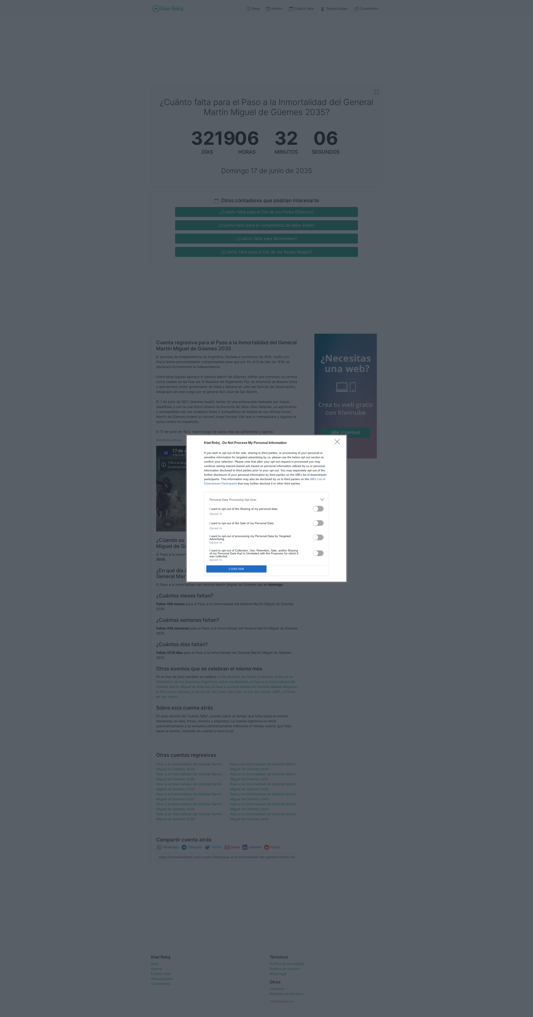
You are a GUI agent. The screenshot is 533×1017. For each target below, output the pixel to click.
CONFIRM (236, 569)
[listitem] (266, 499)
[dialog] (266, 508)
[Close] (338, 443)
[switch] (318, 509)
